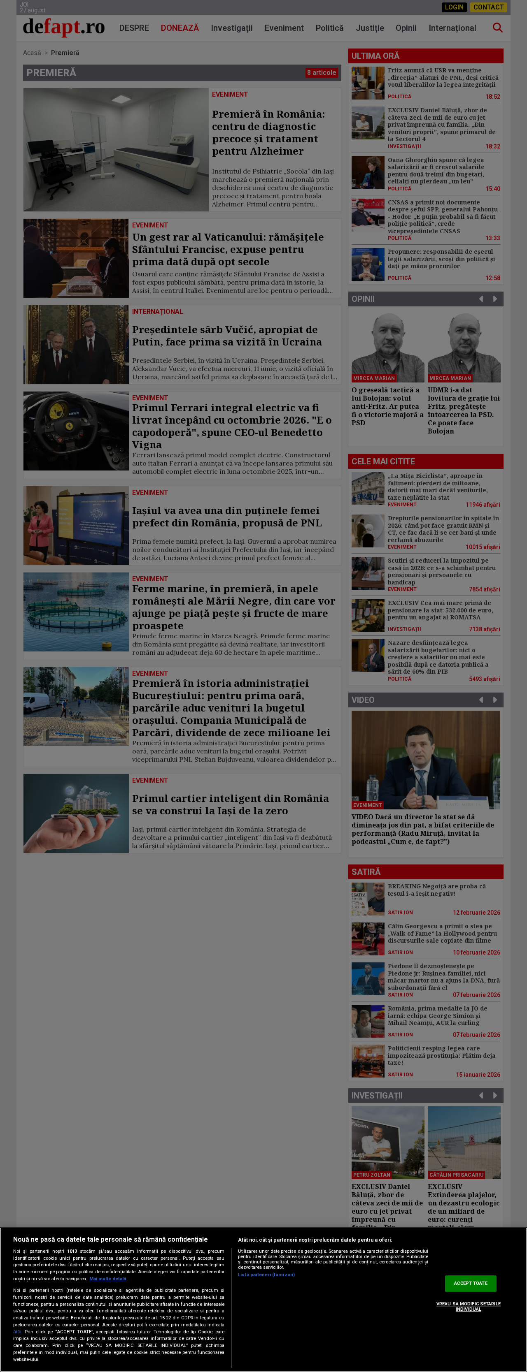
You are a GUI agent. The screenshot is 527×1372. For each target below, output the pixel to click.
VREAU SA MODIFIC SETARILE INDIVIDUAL (468, 1306)
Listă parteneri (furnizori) (266, 1274)
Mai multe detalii (107, 1279)
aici (17, 1332)
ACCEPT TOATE (470, 1283)
